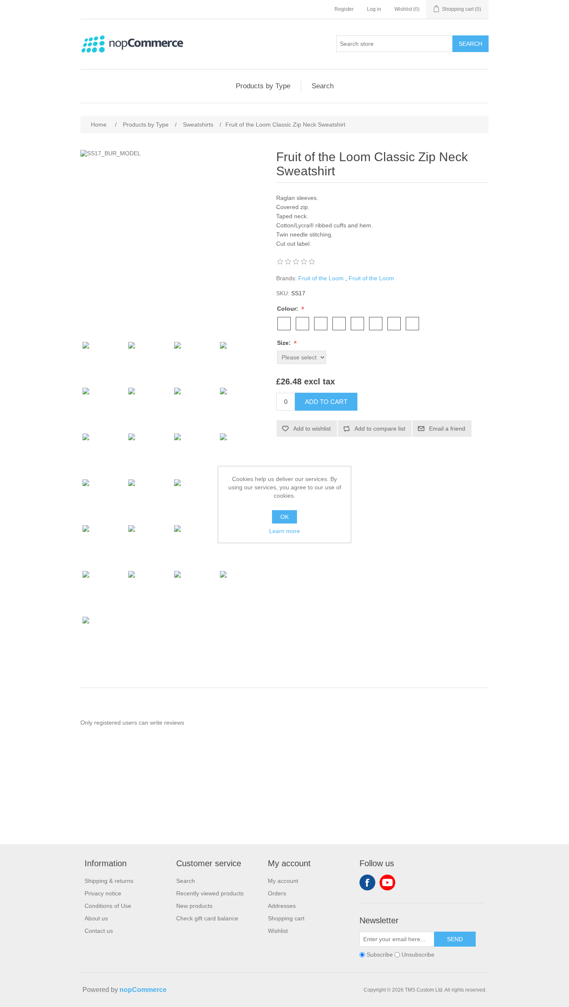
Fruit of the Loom (321, 278)
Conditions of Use (108, 905)
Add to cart (326, 401)
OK (284, 516)
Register (344, 9)
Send (455, 939)
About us (96, 918)
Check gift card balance (207, 918)
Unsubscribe (418, 954)
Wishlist (278, 930)
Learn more (284, 531)
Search (470, 43)
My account (283, 880)
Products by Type (263, 86)
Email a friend (447, 428)
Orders (277, 893)
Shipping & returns (109, 880)
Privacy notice (103, 893)
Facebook (367, 882)
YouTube (387, 882)
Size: (284, 342)
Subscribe (380, 954)
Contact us (99, 930)
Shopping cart (286, 918)
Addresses (282, 905)
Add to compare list (379, 428)
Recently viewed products (210, 893)
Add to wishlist (312, 428)
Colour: (288, 308)
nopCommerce (143, 989)
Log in (374, 9)
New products (194, 905)
